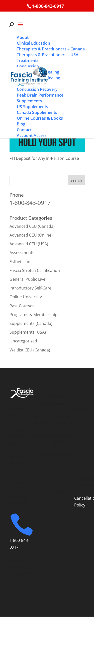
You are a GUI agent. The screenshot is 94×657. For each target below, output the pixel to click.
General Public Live (27, 279)
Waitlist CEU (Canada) (30, 350)
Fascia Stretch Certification (35, 270)
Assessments (22, 252)
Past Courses (22, 306)
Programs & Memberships (34, 314)
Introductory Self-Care (30, 288)
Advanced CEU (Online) (31, 235)
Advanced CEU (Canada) (32, 226)
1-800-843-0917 (48, 6)
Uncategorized (23, 341)
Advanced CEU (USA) (29, 244)
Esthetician (20, 261)
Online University (26, 297)
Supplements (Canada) (31, 323)
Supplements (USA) (28, 332)
